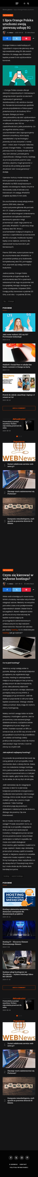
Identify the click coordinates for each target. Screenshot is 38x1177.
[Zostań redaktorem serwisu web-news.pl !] (19, 452)
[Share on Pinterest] (26, 39)
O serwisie (13, 1164)
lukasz (11, 32)
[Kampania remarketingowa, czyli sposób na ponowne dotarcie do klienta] (19, 507)
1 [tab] (17, 436)
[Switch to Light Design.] (24, 3)
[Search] (28, 3)
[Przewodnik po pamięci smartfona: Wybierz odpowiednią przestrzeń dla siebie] (29, 426)
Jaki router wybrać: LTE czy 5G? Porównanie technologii (15, 335)
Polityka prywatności (19, 1167)
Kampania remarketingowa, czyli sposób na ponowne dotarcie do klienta (20, 521)
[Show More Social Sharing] (33, 39)
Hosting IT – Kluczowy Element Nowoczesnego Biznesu (15, 943)
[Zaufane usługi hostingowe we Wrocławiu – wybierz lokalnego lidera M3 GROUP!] (19, 960)
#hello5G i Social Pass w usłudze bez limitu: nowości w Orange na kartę (17, 365)
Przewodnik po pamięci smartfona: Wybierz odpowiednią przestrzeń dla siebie (12, 425)
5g (5, 301)
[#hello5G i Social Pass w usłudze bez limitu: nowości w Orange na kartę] (19, 352)
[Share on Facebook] (7, 39)
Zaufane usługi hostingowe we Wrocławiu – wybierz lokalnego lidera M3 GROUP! (18, 974)
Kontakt (23, 1164)
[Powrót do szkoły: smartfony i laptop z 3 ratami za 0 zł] (19, 383)
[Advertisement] (19, 546)
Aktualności (7, 15)
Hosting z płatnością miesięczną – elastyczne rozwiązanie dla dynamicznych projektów (16, 911)
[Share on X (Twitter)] (16, 39)
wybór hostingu (17, 876)
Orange (11, 301)
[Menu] (17, 3)
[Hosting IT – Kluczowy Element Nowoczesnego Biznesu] (19, 930)
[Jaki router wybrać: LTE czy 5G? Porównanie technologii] (19, 322)
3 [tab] (21, 436)
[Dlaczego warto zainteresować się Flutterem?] (19, 479)
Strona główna (7, 10)
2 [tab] (19, 436)
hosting (14, 630)
